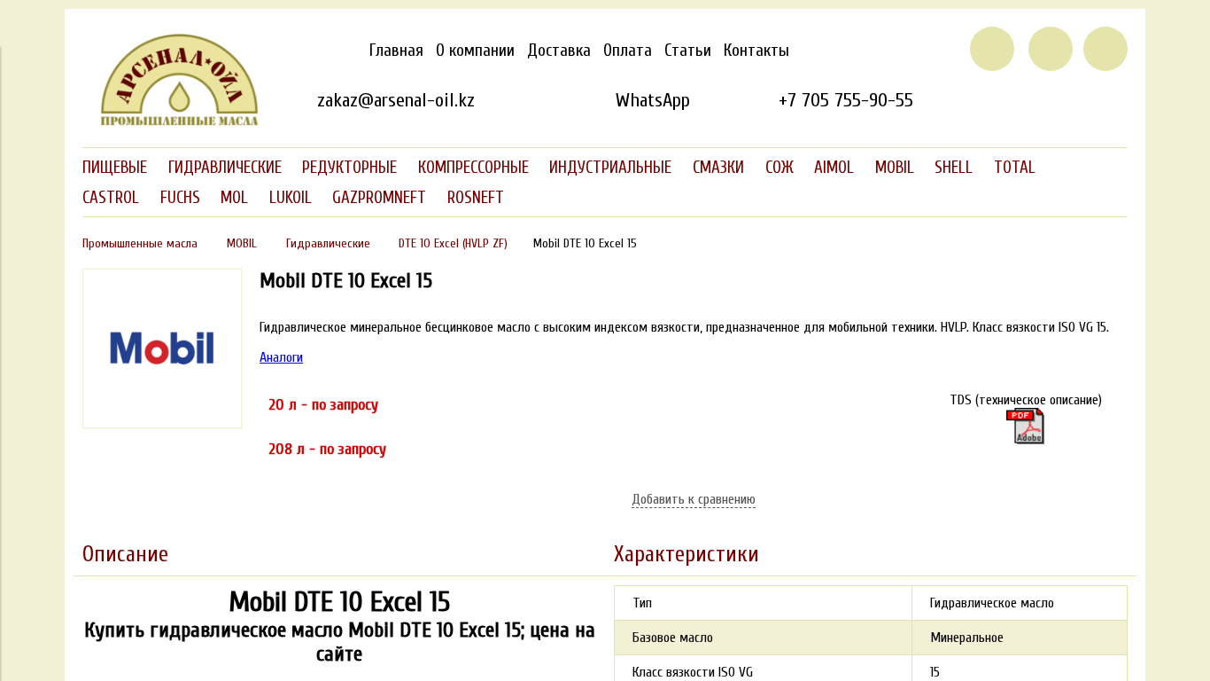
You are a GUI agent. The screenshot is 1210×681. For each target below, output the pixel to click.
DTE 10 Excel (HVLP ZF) (453, 243)
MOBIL (242, 243)
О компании (475, 50)
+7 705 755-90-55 (846, 100)
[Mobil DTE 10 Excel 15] (1026, 426)
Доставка (559, 50)
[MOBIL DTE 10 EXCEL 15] (162, 424)
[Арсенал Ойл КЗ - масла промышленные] (171, 122)
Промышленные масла (140, 243)
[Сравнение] (1050, 49)
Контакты (756, 50)
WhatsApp (652, 100)
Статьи (687, 50)
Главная (396, 50)
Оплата (627, 50)
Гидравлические (328, 243)
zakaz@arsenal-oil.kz (396, 100)
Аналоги (281, 357)
